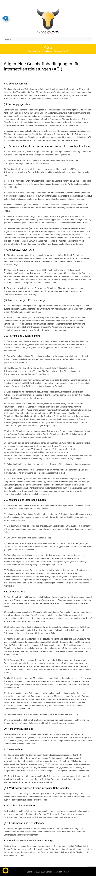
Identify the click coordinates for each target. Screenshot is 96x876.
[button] (5, 870)
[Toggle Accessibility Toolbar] (6, 18)
